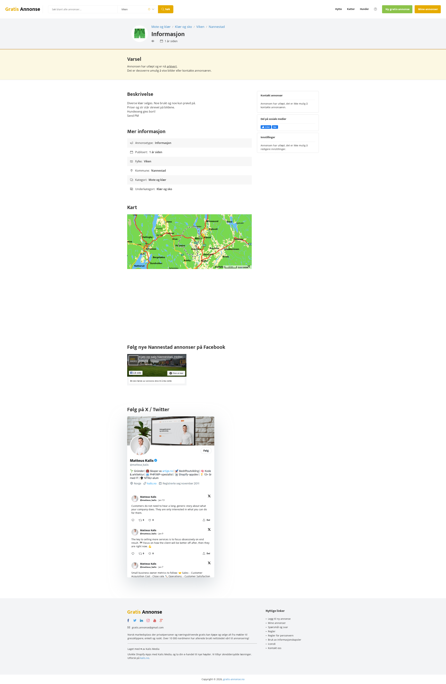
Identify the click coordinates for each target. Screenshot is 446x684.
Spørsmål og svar (278, 627)
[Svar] (132, 520)
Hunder (364, 9)
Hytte (338, 9)
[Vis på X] (209, 496)
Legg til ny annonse (279, 618)
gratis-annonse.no (233, 679)
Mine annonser (277, 623)
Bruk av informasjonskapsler (284, 639)
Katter (351, 9)
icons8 (271, 643)
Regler (271, 631)
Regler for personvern (281, 635)
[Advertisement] (223, 307)
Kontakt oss (274, 648)
